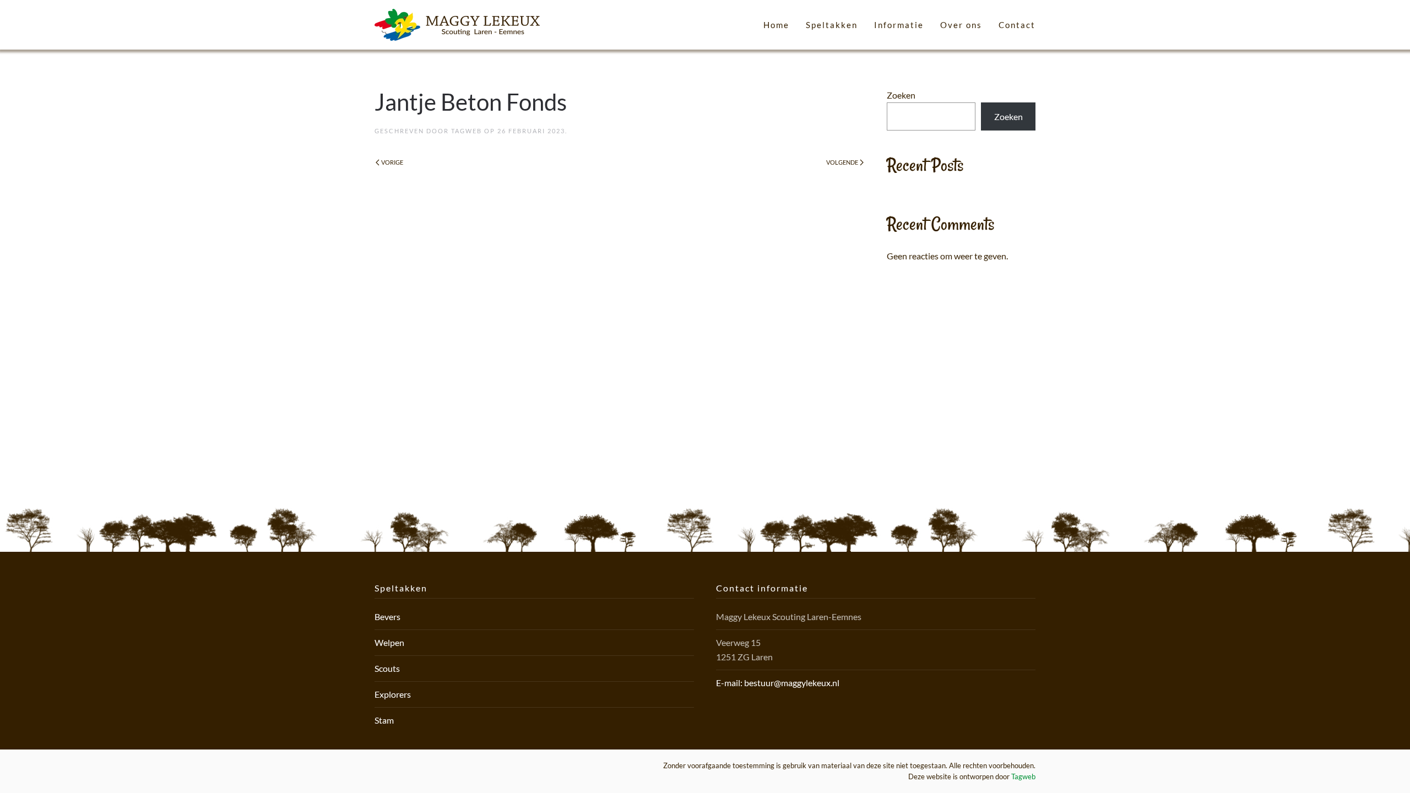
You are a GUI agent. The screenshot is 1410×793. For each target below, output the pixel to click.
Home (776, 25)
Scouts (387, 668)
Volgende (842, 162)
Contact (1017, 25)
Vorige (392, 162)
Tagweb (466, 130)
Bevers (387, 616)
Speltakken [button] (832, 25)
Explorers (393, 694)
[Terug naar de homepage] (457, 25)
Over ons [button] (961, 25)
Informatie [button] (899, 25)
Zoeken (901, 95)
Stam (384, 720)
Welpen (389, 642)
